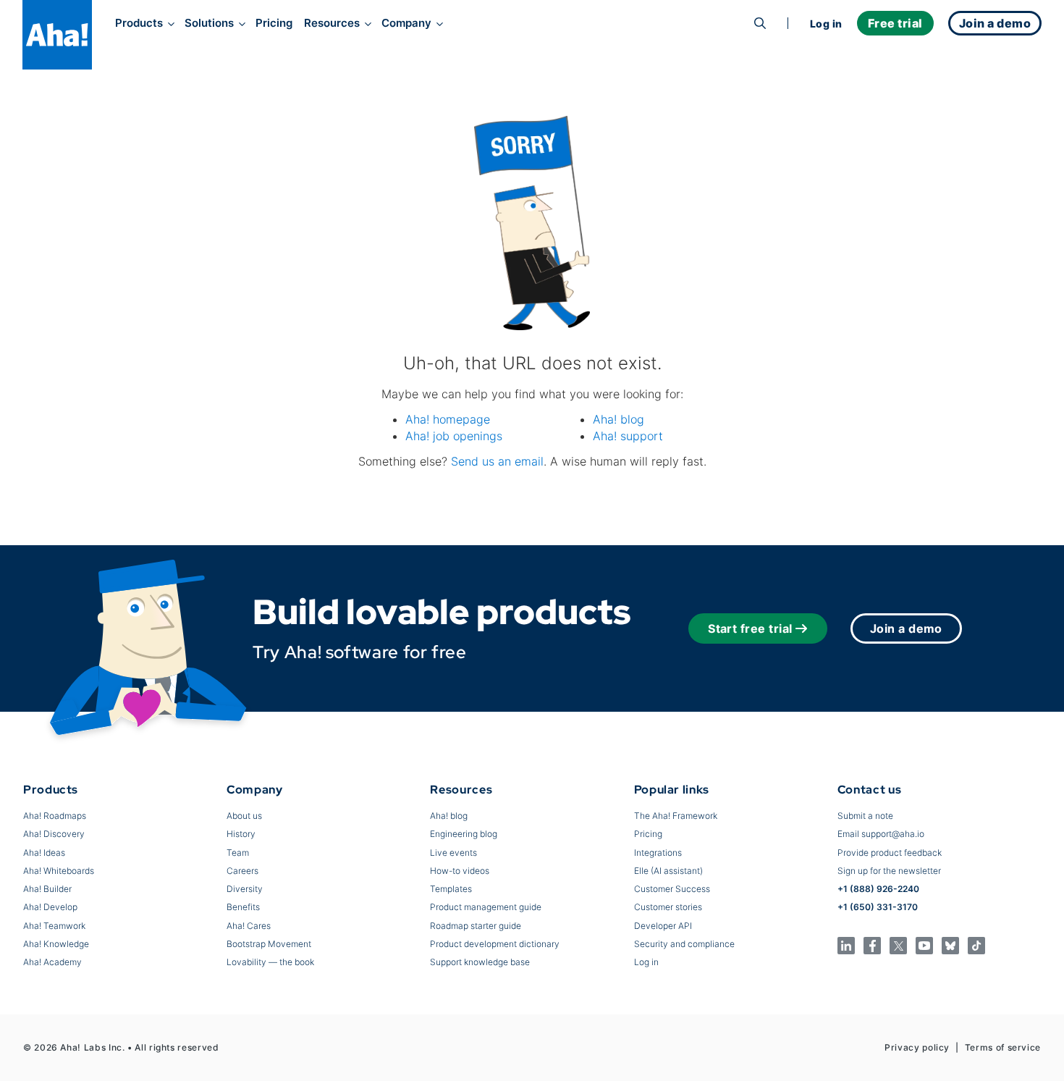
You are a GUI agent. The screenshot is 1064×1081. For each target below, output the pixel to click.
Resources (332, 23)
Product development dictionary (495, 943)
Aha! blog (618, 419)
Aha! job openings (453, 436)
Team (238, 852)
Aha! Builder (47, 888)
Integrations (658, 852)
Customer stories (668, 906)
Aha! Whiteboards (58, 870)
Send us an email (497, 461)
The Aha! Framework (675, 815)
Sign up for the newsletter (889, 870)
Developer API (663, 925)
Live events (453, 852)
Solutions (209, 23)
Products (139, 23)
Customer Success (672, 888)
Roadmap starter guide (475, 925)
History (241, 833)
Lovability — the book (270, 961)
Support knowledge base (480, 961)
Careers (242, 870)
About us (244, 815)
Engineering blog (463, 833)
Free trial (895, 23)
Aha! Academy (52, 961)
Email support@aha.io (880, 833)
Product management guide (485, 906)
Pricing (274, 23)
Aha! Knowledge (56, 943)
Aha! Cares (249, 925)
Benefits (243, 906)
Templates (451, 888)
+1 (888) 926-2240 (878, 888)
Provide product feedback (889, 852)
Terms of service (1003, 1047)
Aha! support (628, 436)
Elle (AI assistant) (668, 870)
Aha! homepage (447, 419)
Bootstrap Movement (269, 943)
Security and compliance (684, 943)
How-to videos (459, 870)
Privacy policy (917, 1047)
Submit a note (865, 815)
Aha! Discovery (54, 833)
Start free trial (750, 628)
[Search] (760, 23)
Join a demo (906, 628)
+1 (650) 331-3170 (877, 906)
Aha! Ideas (44, 852)
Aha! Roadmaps (54, 815)
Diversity (245, 888)
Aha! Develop (50, 906)
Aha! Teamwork (54, 925)
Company (406, 23)
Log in (826, 23)
